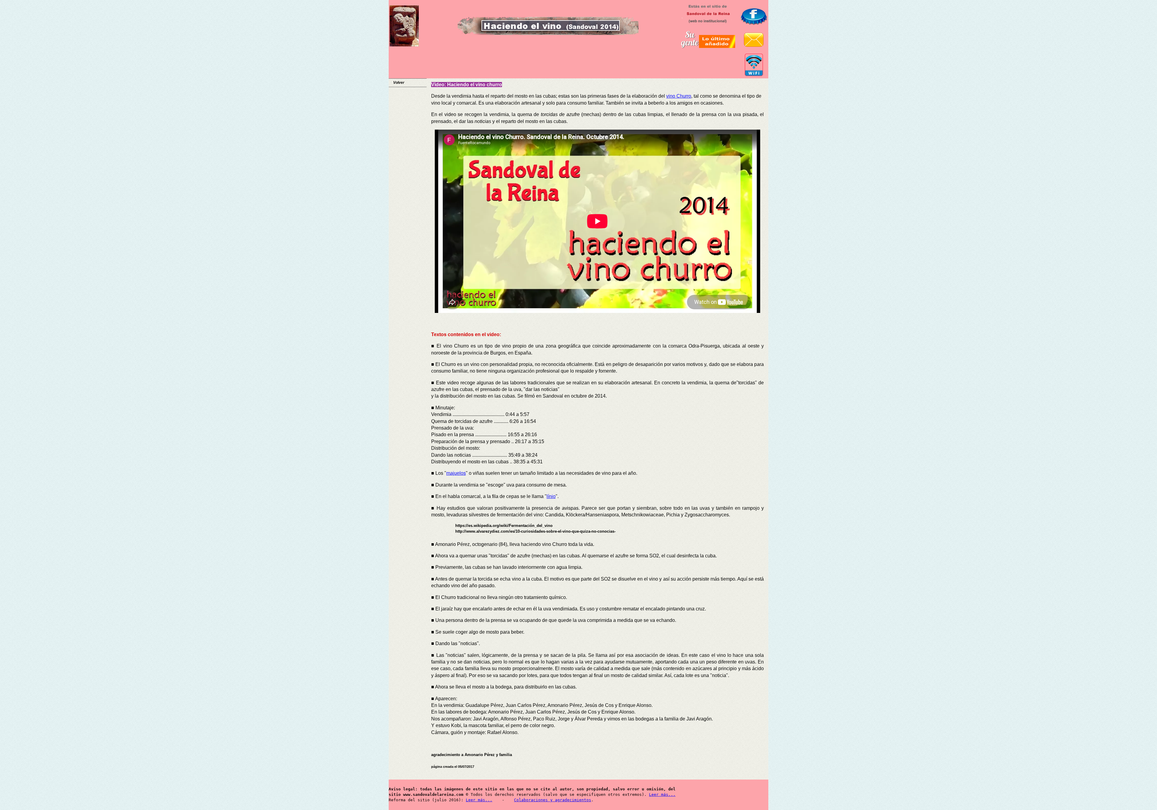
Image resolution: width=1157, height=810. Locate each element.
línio (551, 496)
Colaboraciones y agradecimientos (552, 800)
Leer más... (662, 794)
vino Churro (678, 96)
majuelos (456, 473)
